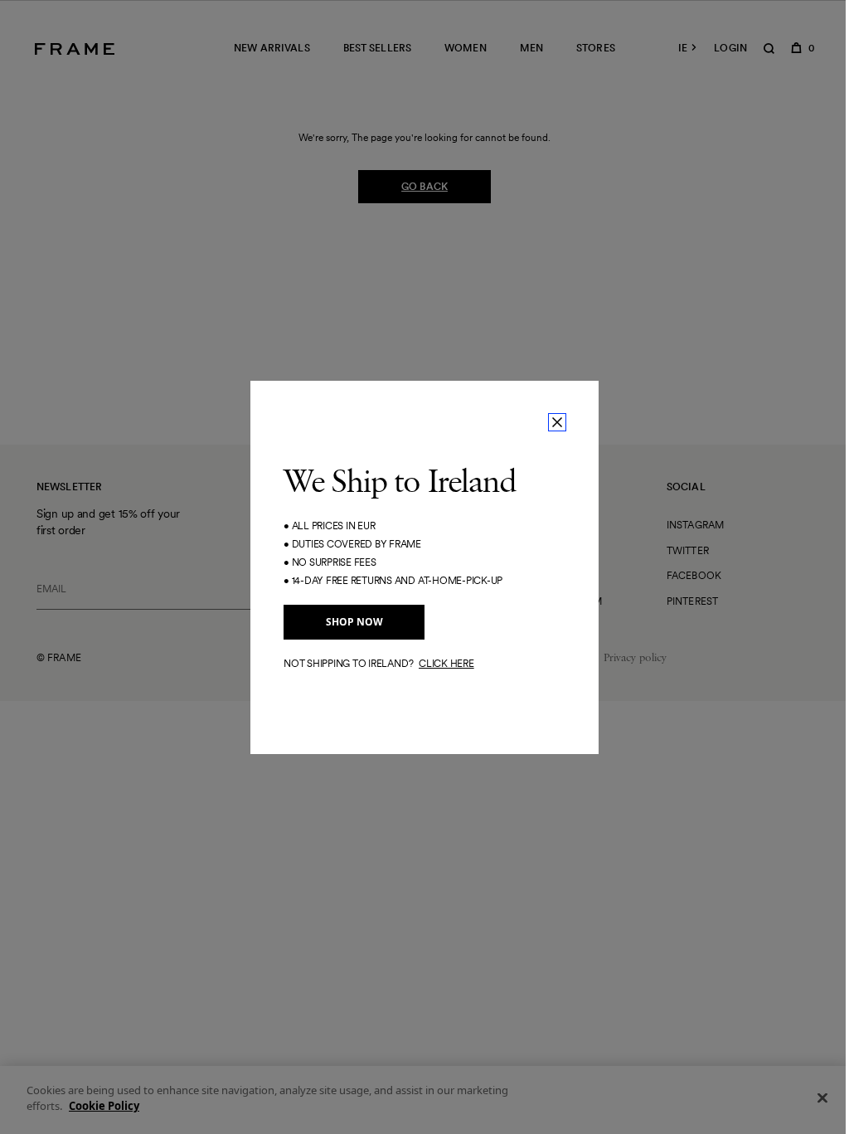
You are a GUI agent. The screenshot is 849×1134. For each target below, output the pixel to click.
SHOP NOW (354, 622)
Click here (446, 663)
